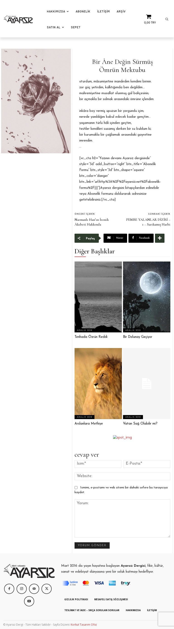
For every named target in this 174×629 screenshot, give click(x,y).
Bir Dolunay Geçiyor (137, 337)
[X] (46, 589)
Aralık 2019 (84, 330)
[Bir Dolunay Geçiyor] (146, 297)
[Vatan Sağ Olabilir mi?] (146, 383)
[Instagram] (22, 589)
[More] (159, 238)
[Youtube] (29, 601)
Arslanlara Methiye (89, 423)
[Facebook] (9, 589)
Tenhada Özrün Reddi (91, 337)
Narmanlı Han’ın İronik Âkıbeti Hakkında (92, 222)
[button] (167, 19)
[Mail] (34, 589)
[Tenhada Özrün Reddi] (98, 297)
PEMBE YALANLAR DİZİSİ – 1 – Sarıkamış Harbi (148, 222)
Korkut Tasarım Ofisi (84, 625)
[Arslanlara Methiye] (98, 383)
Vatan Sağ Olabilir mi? (140, 423)
